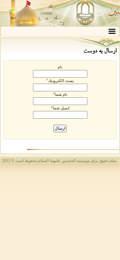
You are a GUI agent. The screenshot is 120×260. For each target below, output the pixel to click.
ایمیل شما (61, 108)
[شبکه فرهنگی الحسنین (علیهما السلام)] (60, 13)
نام (60, 67)
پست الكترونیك (61, 80)
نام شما (61, 94)
